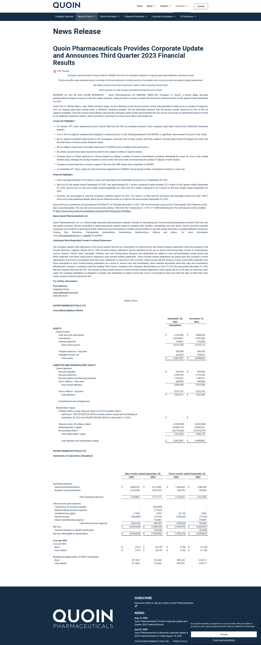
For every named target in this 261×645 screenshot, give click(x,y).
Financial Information (135, 16)
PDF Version (63, 71)
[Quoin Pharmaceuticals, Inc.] (66, 6)
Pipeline (164, 6)
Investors (180, 6)
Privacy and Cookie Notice (224, 640)
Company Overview (64, 16)
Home (140, 6)
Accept (223, 634)
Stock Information (108, 16)
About (150, 6)
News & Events (85, 16)
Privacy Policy (180, 641)
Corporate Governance (162, 16)
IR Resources (187, 16)
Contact (201, 6)
